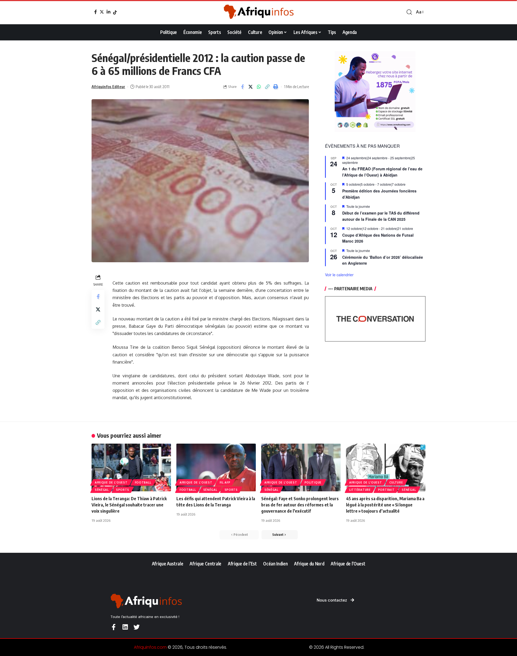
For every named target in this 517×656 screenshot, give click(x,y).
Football (143, 482)
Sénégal (102, 489)
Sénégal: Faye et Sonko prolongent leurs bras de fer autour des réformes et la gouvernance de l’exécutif (300, 505)
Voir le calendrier (339, 274)
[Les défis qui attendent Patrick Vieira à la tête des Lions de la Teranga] (216, 467)
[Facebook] (95, 12)
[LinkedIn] (108, 12)
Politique (313, 482)
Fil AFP (225, 482)
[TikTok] (115, 12)
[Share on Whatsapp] (259, 86)
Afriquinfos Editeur (108, 86)
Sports (122, 489)
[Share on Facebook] (242, 86)
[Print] (276, 86)
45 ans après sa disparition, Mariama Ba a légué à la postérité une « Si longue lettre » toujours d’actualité (385, 505)
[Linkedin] (125, 627)
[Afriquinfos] (258, 12)
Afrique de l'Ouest (111, 482)
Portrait (386, 489)
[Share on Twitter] (250, 86)
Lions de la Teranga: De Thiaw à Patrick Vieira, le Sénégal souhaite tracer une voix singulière (129, 505)
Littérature (360, 489)
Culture (396, 482)
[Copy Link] (267, 86)
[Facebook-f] (113, 627)
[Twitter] (101, 12)
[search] (409, 12)
